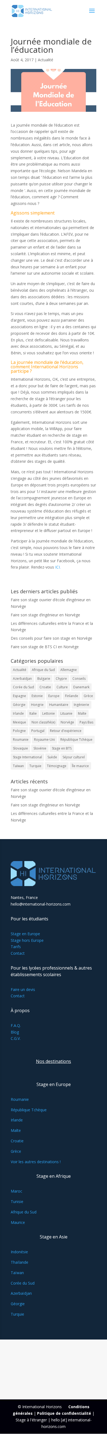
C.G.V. (16, 1038)
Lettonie (48, 713)
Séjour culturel (74, 757)
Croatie (45, 687)
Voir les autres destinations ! (36, 1161)
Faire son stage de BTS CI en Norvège (45, 646)
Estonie (37, 696)
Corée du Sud (23, 687)
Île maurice (80, 766)
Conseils (79, 678)
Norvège (67, 722)
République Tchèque (76, 739)
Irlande (18, 713)
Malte (82, 713)
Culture (62, 687)
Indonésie (19, 1251)
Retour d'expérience (65, 730)
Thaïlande (19, 1262)
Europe (54, 696)
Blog (15, 1032)
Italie (33, 713)
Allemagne (68, 669)
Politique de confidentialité (64, 1413)
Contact (18, 953)
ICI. (58, 567)
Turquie (35, 766)
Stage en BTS (62, 748)
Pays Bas (86, 722)
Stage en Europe (25, 933)
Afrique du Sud (43, 669)
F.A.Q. (16, 1025)
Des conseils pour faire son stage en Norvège (51, 638)
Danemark (81, 687)
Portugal (37, 730)
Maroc (16, 1191)
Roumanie (21, 739)
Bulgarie (43, 678)
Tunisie (17, 1201)
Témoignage (56, 766)
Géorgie (19, 704)
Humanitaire (58, 704)
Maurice (18, 1222)
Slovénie (39, 748)
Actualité (45, 59)
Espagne (19, 696)
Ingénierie (81, 704)
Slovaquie (20, 748)
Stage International (27, 757)
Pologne (19, 730)
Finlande (71, 696)
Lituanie (66, 713)
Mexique (19, 722)
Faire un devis (23, 989)
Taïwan (18, 766)
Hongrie (37, 704)
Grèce (88, 696)
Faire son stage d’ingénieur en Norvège (45, 614)
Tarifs (16, 946)
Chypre (61, 678)
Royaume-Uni (44, 739)
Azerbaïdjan (22, 678)
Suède (52, 757)
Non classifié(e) (43, 722)
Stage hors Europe (27, 940)
